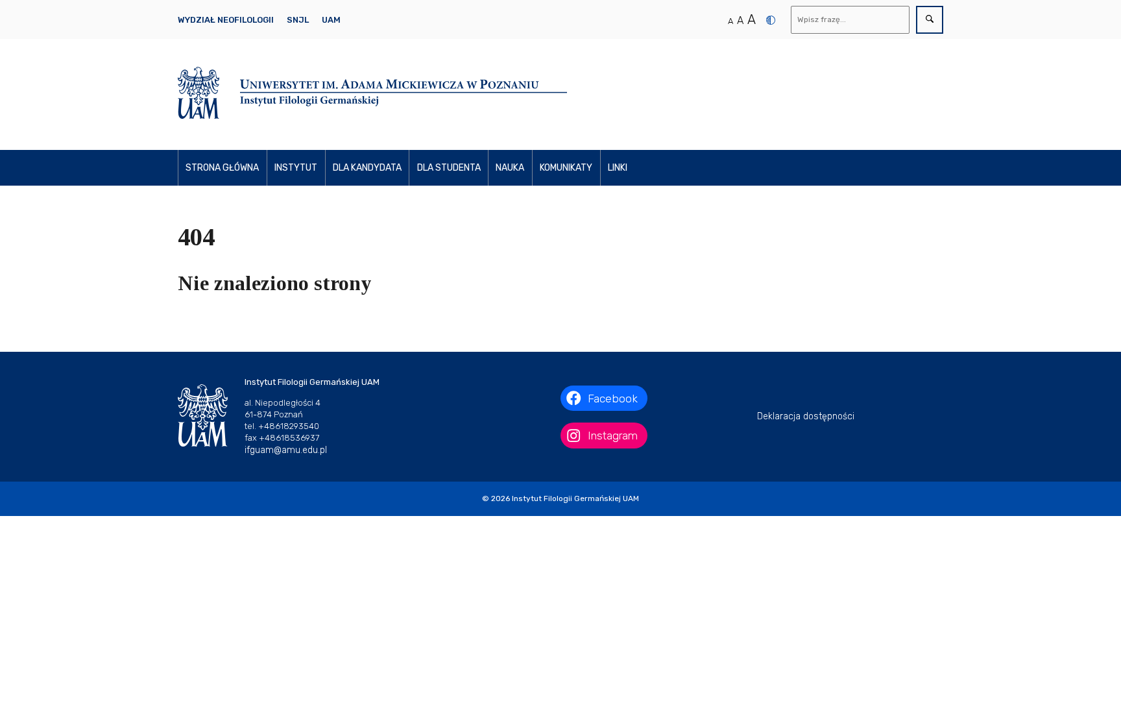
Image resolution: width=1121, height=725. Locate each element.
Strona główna (222, 167)
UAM (331, 20)
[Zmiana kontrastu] (770, 20)
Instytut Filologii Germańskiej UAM (575, 498)
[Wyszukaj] (929, 20)
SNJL (298, 20)
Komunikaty (566, 167)
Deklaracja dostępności (805, 416)
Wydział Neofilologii (226, 20)
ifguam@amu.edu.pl (286, 450)
